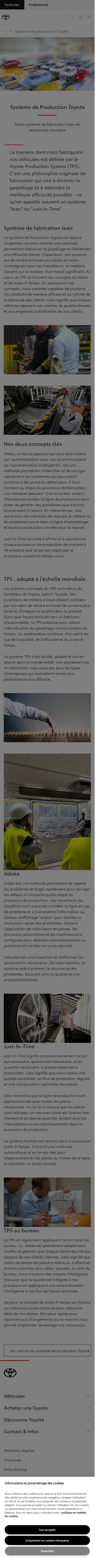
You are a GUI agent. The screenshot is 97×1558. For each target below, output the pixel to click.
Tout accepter (47, 1530)
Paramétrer (47, 1551)
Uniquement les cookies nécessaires (47, 1540)
